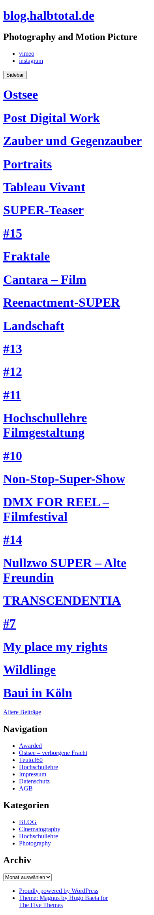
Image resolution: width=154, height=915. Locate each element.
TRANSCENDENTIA (62, 600)
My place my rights (55, 647)
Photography (35, 843)
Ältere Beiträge (22, 712)
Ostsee (20, 94)
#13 (12, 348)
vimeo (26, 53)
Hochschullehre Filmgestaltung (45, 425)
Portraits (27, 164)
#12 (12, 371)
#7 (9, 623)
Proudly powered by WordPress (58, 890)
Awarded (30, 745)
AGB (26, 788)
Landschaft (33, 326)
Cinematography (39, 829)
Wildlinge (29, 669)
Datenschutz (34, 781)
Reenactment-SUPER (61, 302)
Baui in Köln (37, 693)
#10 (12, 456)
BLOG (28, 822)
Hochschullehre (38, 767)
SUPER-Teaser (43, 210)
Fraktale (26, 256)
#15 (12, 233)
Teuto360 (31, 760)
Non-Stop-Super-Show (64, 479)
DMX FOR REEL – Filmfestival (56, 509)
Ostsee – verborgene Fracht (53, 752)
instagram (31, 60)
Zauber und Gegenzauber (72, 141)
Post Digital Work (51, 118)
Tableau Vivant (44, 187)
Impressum (32, 774)
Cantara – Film (44, 279)
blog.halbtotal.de (48, 15)
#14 (12, 539)
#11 (12, 395)
